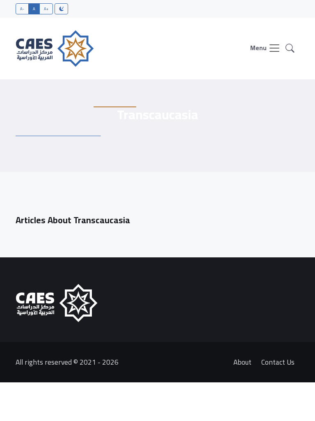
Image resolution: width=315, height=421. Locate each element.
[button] (290, 48)
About (242, 362)
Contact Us (277, 362)
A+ (46, 8)
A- (22, 8)
